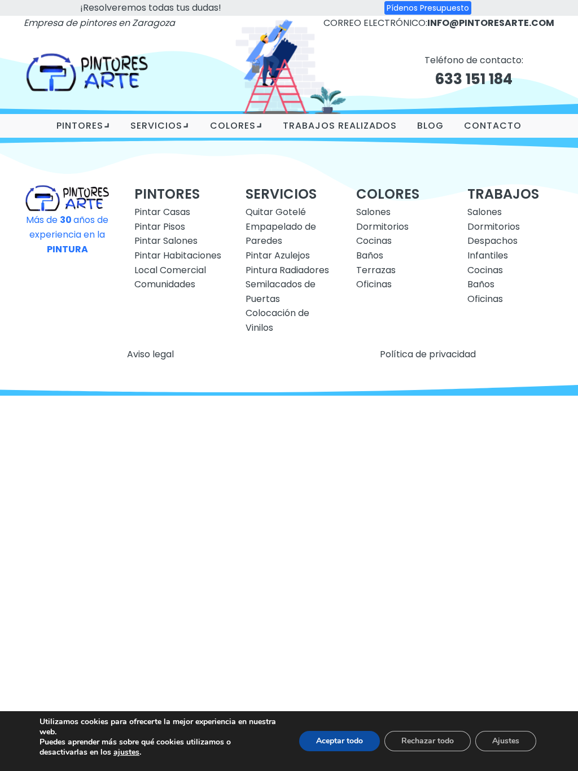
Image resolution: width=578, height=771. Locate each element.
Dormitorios (382, 226)
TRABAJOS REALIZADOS (340, 125)
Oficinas (374, 284)
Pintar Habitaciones (177, 255)
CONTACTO (493, 125)
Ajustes (505, 740)
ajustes (126, 752)
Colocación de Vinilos (277, 320)
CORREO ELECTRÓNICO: (438, 22)
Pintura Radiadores (287, 270)
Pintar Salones (166, 240)
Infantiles (487, 255)
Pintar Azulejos (278, 255)
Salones (373, 211)
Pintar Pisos (159, 226)
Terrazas (376, 270)
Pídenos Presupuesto (428, 8)
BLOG (430, 125)
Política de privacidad (428, 354)
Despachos (492, 240)
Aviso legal (150, 354)
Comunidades (164, 284)
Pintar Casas (162, 211)
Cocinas (374, 240)
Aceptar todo (339, 740)
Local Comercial (170, 270)
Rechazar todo (427, 740)
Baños (369, 255)
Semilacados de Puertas (281, 291)
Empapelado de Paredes (281, 234)
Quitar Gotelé (276, 211)
